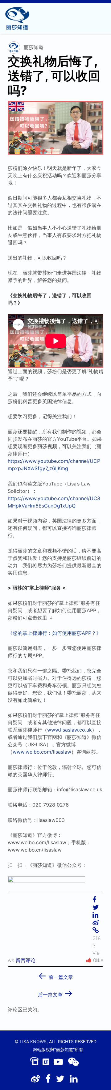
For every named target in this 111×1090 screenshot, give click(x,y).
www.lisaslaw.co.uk (69, 730)
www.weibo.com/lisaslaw (42, 752)
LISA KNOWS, (34, 1041)
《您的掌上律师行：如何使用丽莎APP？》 (54, 633)
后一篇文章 (55, 992)
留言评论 (25, 960)
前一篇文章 (55, 975)
